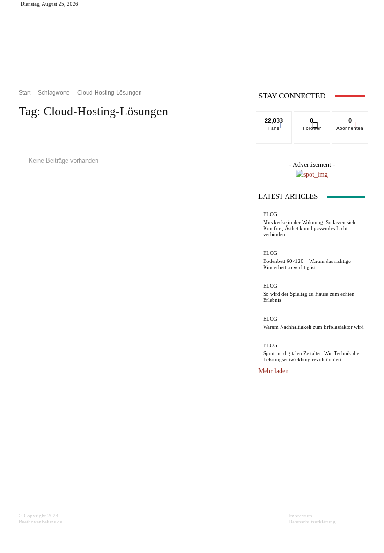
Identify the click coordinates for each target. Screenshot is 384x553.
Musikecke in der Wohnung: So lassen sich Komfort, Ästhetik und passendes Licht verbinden (309, 228)
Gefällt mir (274, 118)
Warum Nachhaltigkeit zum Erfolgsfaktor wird (313, 326)
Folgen (312, 118)
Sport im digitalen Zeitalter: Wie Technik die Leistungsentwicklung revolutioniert (311, 356)
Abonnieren (350, 118)
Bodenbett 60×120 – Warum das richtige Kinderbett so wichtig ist (307, 264)
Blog (270, 214)
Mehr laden (273, 370)
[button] (354, 67)
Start (24, 93)
